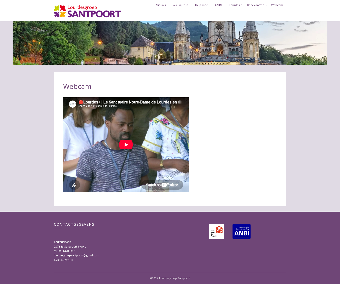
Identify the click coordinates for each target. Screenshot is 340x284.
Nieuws (161, 5)
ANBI (218, 5)
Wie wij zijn (180, 5)
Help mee (201, 5)
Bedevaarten (255, 5)
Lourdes (234, 5)
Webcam (277, 5)
